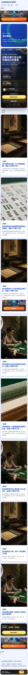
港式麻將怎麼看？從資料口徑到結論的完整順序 (14, 613)
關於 (12, 5)
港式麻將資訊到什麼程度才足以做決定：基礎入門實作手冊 (14, 490)
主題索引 (3, 664)
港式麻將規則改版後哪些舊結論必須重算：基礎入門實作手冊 (14, 227)
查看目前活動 (14, 101)
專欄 (9, 5)
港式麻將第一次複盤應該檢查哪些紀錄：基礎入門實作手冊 (14, 427)
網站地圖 (19, 664)
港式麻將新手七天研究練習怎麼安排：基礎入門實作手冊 (14, 290)
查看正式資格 (14, 632)
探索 (2, 5)
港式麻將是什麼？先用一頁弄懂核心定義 (14, 552)
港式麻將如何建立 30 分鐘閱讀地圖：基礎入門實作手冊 (13, 165)
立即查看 (21, 671)
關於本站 (14, 664)
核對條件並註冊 (14, 97)
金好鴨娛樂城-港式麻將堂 (8, 2)
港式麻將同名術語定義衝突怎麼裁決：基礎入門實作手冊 (14, 365)
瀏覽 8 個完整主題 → (7, 44)
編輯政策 (9, 664)
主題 (6, 5)
